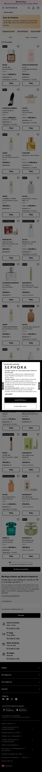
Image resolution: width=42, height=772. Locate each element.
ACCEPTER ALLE (20, 400)
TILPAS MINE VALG (20, 406)
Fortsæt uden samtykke (11, 364)
